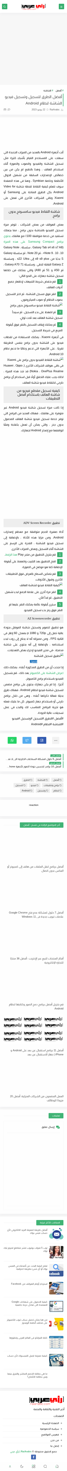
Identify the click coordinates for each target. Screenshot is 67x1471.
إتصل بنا (54, 1445)
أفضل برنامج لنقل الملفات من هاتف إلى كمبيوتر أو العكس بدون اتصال (35, 868)
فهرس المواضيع (50, 1434)
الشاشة (47, 90)
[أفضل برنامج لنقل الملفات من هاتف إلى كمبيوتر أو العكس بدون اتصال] (33, 845)
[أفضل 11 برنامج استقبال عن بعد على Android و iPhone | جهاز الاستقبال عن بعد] (33, 1029)
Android (26, 790)
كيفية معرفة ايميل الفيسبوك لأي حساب (27, 1355)
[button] (41, 740)
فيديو (33, 785)
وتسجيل (42, 790)
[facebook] (33, 1457)
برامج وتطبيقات (51, 785)
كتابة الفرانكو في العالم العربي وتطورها (28, 1337)
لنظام (56, 790)
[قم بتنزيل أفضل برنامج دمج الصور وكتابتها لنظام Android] (33, 983)
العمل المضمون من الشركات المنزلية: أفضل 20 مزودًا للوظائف (36, 1098)
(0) (5, 109)
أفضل (58, 90)
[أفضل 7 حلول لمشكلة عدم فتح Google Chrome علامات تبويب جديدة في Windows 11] (33, 891)
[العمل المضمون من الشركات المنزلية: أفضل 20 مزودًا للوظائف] (33, 1075)
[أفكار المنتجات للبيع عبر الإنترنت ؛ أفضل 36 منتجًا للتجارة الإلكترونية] (33, 937)
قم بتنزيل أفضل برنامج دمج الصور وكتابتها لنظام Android (36, 1006)
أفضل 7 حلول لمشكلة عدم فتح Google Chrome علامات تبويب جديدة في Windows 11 (36, 914)
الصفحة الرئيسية (50, 1423)
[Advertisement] (33, 48)
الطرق (27, 780)
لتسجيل (19, 785)
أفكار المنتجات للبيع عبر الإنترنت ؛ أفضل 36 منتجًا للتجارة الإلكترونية (36, 960)
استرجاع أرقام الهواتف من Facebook (29, 1283)
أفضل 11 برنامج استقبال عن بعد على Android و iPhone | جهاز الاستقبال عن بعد (37, 1052)
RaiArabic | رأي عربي (21, 1451)
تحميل (33, 661)
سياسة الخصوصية (49, 1428)
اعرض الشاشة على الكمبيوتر (46, 672)
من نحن (54, 1440)
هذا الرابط (11, 554)
